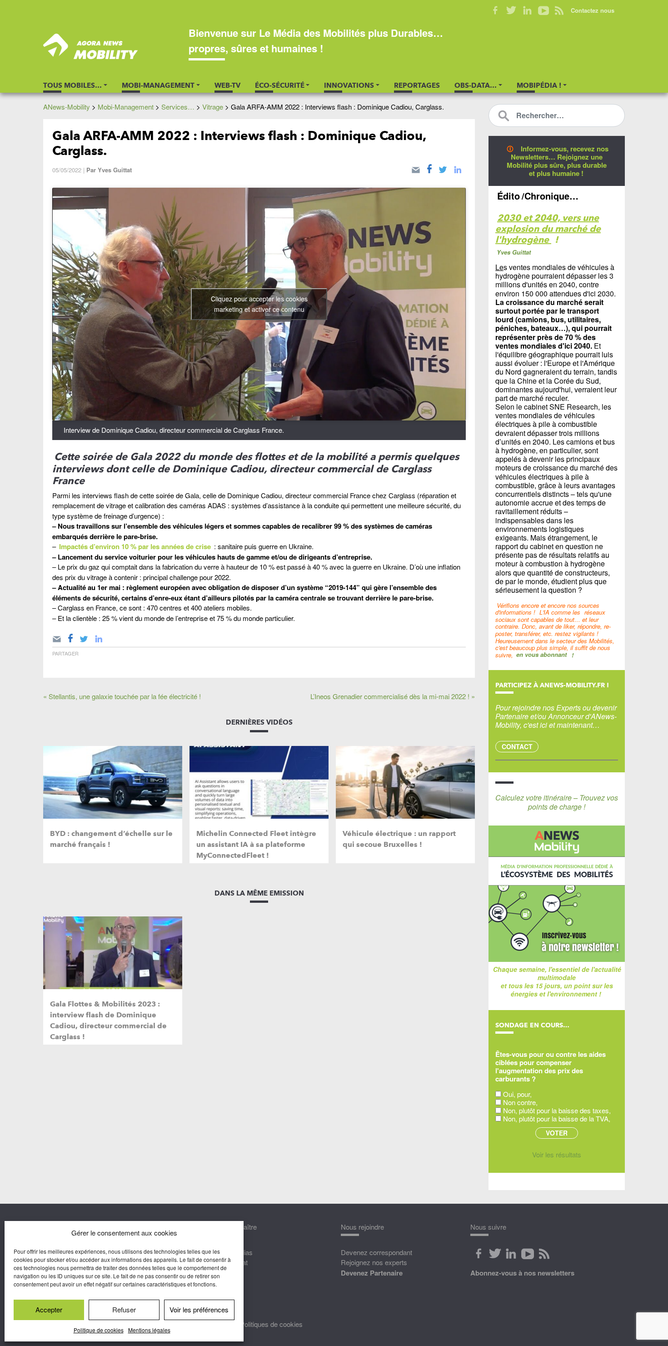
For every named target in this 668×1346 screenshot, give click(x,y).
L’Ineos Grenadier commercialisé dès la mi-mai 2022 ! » (392, 696)
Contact (517, 746)
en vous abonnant (541, 654)
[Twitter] (442, 168)
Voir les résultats (556, 1154)
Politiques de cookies (271, 1324)
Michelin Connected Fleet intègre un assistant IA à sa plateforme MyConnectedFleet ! (256, 844)
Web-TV (227, 85)
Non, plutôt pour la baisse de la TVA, (556, 1118)
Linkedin (527, 10)
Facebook (495, 10)
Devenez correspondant (376, 1252)
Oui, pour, (517, 1094)
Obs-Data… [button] (475, 85)
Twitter (511, 10)
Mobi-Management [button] (158, 85)
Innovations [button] (349, 85)
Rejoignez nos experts (374, 1262)
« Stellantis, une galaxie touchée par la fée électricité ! (122, 696)
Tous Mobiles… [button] (72, 85)
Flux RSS (559, 10)
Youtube (543, 10)
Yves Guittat (115, 169)
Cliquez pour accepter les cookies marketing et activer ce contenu (259, 304)
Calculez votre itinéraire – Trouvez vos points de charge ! (556, 801)
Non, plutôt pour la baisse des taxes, (557, 1110)
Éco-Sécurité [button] (279, 85)
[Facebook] (429, 168)
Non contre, (520, 1102)
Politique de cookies (99, 1330)
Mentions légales (149, 1330)
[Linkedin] (457, 168)
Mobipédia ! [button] (539, 85)
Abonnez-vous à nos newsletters (522, 1273)
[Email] (416, 168)
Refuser (124, 1309)
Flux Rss (544, 1253)
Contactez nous (592, 10)
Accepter (48, 1309)
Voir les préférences (199, 1309)
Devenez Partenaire (372, 1273)
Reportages (417, 85)
